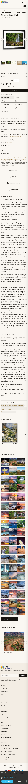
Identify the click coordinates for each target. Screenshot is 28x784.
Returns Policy (4, 720)
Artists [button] (10, 10)
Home (2, 405)
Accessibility (4, 711)
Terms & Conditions (6, 725)
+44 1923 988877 (7, 745)
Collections (16, 10)
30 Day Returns (10, 142)
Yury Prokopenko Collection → (9, 619)
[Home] (5, 2)
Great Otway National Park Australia (19, 157)
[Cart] (22, 2)
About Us (3, 685)
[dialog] (14, 777)
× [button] (26, 772)
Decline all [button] (20, 781)
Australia (10, 411)
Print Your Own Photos (6, 703)
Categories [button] (4, 10)
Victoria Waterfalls (4, 159)
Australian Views (8, 405)
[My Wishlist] (18, 2)
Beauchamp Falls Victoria (6, 157)
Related (14, 411)
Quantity (11, 80)
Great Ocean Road (10, 409)
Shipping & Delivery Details (15, 136)
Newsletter (3, 734)
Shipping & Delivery (5, 723)
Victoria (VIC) (3, 409)
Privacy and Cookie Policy (8, 777)
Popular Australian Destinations (17, 407)
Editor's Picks (24, 10)
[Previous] (2, 39)
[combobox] (12, 6)
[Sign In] (25, 2)
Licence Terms (4, 728)
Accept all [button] (7, 781)
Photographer (14, 405)
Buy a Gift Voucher (5, 705)
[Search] (24, 6)
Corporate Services (5, 700)
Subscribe (23, 675)
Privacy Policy (4, 717)
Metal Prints (4, 731)
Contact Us (4, 742)
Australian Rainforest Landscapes (16, 159)
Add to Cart (14, 90)
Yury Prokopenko (21, 405)
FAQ (2, 714)
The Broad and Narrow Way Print (10, 444)
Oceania (6, 411)
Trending (3, 694)
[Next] (25, 39)
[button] (14, 779)
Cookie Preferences (6, 737)
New (2, 697)
